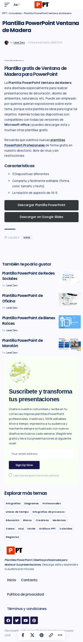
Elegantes (12, 537)
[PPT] (41, 4)
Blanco (27, 520)
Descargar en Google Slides (41, 217)
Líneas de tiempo (17, 512)
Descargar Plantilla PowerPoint (41, 205)
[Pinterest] (34, 620)
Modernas (59, 520)
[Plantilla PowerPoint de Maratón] (70, 344)
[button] (8, 4)
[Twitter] (17, 620)
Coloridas (66, 528)
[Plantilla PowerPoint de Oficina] (70, 299)
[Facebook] (8, 620)
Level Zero (19, 42)
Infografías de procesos (49, 512)
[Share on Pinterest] (41, 635)
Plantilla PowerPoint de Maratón (22, 343)
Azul (20, 528)
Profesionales (51, 503)
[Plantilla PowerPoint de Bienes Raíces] (70, 322)
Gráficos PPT (47, 528)
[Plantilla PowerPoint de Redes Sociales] (70, 277)
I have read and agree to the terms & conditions (36, 475)
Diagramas (31, 503)
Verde (31, 528)
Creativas (42, 520)
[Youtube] (25, 620)
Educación (12, 520)
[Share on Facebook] (23, 635)
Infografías (13, 503)
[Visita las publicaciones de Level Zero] (6, 43)
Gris (26, 237)
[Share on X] (32, 635)
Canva (10, 528)
